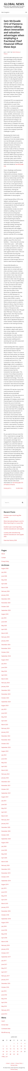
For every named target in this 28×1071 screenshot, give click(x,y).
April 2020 (4, 858)
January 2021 (5, 823)
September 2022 (6, 747)
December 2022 (5, 736)
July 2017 (3, 960)
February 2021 (5, 820)
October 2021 (5, 789)
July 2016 (3, 991)
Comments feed (5, 1028)
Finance (5, 53)
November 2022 (5, 740)
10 (21, 1046)
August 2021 (4, 797)
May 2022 (4, 762)
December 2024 (5, 644)
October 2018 (5, 915)
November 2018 (5, 911)
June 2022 (4, 759)
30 (17, 1054)
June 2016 (4, 995)
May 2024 (4, 671)
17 (21, 1049)
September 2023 (6, 702)
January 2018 (5, 949)
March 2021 (4, 816)
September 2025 (6, 610)
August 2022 (4, 751)
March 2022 (4, 770)
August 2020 (4, 842)
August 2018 (4, 922)
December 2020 (5, 827)
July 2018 (3, 926)
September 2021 (6, 793)
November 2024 (5, 648)
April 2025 (4, 629)
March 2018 (4, 941)
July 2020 (3, 846)
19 (3, 1051)
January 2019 (5, 907)
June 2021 (4, 804)
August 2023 (4, 705)
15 (14, 1049)
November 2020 (5, 831)
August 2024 (4, 660)
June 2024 (4, 667)
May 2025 (4, 625)
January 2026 (5, 595)
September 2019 (6, 880)
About (3, 554)
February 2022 (5, 774)
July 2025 (3, 618)
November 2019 (5, 873)
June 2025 (4, 622)
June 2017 (4, 964)
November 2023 (5, 694)
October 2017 (5, 953)
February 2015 (5, 1010)
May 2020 (4, 854)
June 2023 (4, 713)
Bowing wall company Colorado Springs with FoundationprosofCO (8, 488)
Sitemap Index (14, 1065)
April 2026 (4, 584)
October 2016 (5, 987)
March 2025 (4, 633)
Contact (3, 557)
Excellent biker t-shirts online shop (20, 488)
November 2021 (5, 785)
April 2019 (4, 899)
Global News (14, 4)
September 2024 (6, 656)
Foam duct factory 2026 (10, 540)
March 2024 (4, 679)
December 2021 (5, 781)
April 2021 (4, 812)
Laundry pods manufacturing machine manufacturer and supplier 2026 (14, 534)
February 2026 (5, 591)
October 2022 (5, 743)
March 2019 (4, 903)
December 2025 (5, 599)
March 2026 (4, 587)
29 (14, 1054)
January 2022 (5, 778)
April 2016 (4, 1002)
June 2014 (4, 1014)
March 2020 (4, 861)
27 (6, 1054)
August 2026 (4, 568)
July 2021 (3, 801)
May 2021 (4, 808)
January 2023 (5, 732)
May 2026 (4, 580)
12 (3, 1049)
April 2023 (4, 721)
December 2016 (5, 983)
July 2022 (3, 755)
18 (24, 1049)
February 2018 (5, 945)
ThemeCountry (14, 1069)
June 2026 (4, 576)
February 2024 (5, 682)
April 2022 (4, 766)
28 (10, 1054)
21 (10, 1051)
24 (21, 1051)
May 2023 (4, 717)
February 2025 (5, 637)
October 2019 (5, 877)
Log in (3, 1021)
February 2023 (5, 728)
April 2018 (4, 938)
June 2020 (4, 850)
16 (17, 1049)
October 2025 (5, 606)
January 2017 (5, 979)
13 (6, 1049)
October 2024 (5, 652)
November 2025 (5, 603)
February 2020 (5, 865)
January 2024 (5, 686)
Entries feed (4, 1025)
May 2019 (4, 896)
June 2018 (4, 930)
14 (10, 1049)
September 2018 (6, 919)
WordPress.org (5, 1032)
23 (17, 1051)
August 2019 (4, 884)
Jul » (7, 1056)
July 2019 (3, 888)
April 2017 (4, 972)
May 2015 (4, 1006)
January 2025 (5, 641)
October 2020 (5, 835)
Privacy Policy (5, 561)
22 (14, 1051)
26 (3, 1054)
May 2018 (4, 934)
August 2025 (4, 614)
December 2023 (5, 690)
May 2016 (4, 998)
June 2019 (4, 892)
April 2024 (4, 675)
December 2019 (5, 869)
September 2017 (6, 957)
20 (6, 1051)
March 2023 (4, 724)
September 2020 (6, 839)
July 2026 (3, 572)
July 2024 (3, 663)
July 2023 (3, 709)
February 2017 (5, 976)
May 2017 (4, 968)
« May (3, 1056)
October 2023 (5, 698)
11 (24, 1046)
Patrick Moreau (16, 52)
